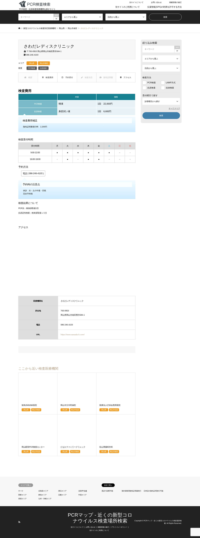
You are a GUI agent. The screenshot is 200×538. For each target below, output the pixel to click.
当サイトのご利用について (127, 7)
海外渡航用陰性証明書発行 (131, 491)
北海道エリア (43, 491)
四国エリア (22, 499)
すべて (20, 491)
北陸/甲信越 (82, 491)
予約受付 (68, 77)
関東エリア (22, 495)
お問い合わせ (156, 2)
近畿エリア (62, 495)
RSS (19, 522)
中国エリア (82, 495)
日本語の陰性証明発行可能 (153, 491)
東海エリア (42, 495)
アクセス (126, 77)
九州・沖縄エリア (44, 499)
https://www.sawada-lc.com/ (72, 334)
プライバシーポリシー (119, 527)
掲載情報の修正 (175, 2)
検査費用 (48, 77)
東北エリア (62, 491)
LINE (23, 522)
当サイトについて (136, 2)
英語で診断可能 (107, 491)
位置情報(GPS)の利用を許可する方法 (164, 7)
